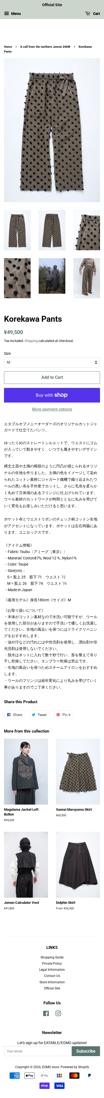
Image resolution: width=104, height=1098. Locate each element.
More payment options (52, 409)
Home (8, 47)
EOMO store (50, 1067)
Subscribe (85, 1051)
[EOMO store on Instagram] (58, 1015)
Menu (15, 13)
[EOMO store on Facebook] (46, 1015)
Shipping (31, 341)
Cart (96, 13)
